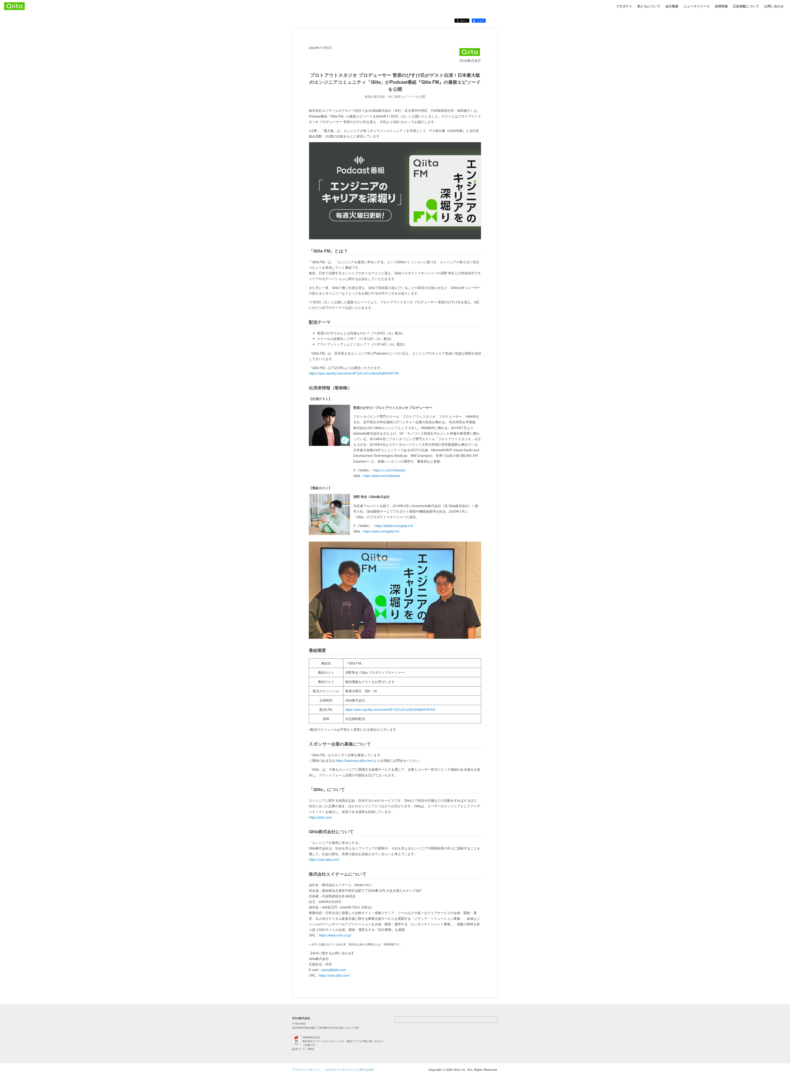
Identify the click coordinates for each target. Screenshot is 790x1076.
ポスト (464, 20)
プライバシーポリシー (306, 1069)
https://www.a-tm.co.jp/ (335, 935)
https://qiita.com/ (320, 817)
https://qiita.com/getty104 (381, 531)
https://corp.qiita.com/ (324, 859)
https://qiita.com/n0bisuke (381, 475)
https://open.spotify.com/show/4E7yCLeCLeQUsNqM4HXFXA (354, 373)
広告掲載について (746, 6)
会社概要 (671, 6)
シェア (480, 20)
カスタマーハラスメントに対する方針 (349, 1069)
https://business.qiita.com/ (354, 760)
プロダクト (624, 6)
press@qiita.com (334, 969)
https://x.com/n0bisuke (389, 470)
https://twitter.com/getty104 (394, 525)
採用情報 (721, 6)
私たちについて (648, 6)
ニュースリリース (696, 6)
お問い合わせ (774, 6)
